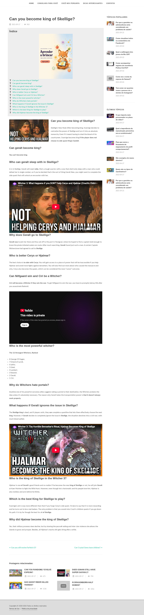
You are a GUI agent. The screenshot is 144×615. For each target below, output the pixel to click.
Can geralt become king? (22, 83)
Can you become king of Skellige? (25, 80)
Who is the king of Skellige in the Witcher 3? (30, 107)
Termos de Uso (14, 609)
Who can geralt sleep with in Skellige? (27, 86)
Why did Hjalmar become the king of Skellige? (30, 113)
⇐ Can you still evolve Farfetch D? (22, 548)
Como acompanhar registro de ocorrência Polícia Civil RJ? (124, 65)
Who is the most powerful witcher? (26, 98)
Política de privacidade (29, 609)
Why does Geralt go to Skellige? (25, 89)
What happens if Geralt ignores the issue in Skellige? (33, 104)
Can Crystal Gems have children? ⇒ (88, 548)
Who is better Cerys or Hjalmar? (25, 92)
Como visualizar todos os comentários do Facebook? (124, 40)
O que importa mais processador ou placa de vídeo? (124, 117)
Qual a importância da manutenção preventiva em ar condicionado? (125, 131)
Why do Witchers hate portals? (24, 101)
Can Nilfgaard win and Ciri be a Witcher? (28, 95)
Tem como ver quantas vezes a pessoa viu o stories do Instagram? (124, 90)
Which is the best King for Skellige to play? (29, 110)
